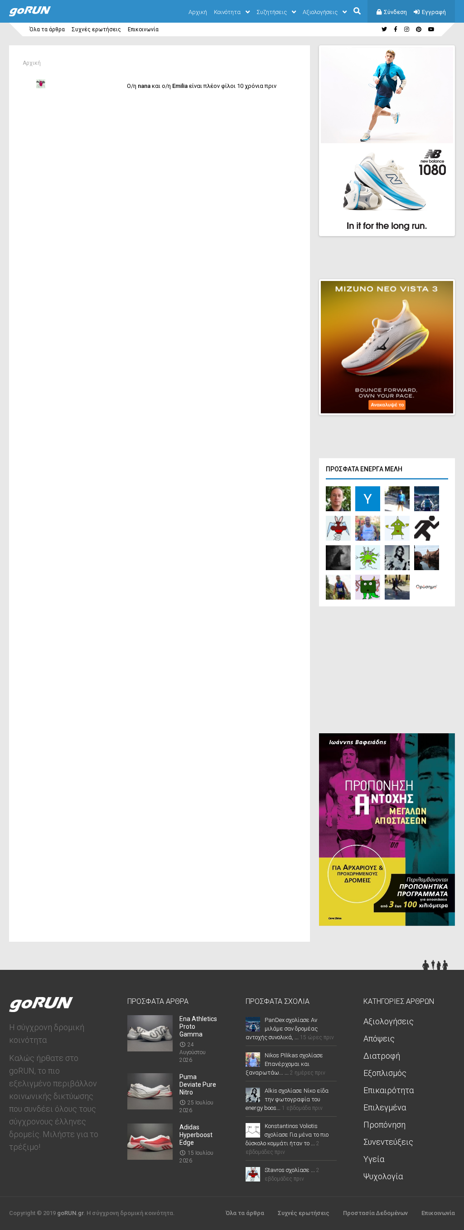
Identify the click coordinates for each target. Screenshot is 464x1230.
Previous (401, 221)
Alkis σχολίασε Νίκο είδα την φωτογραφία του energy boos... (287, 1099)
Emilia (180, 85)
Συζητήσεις (271, 12)
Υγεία (373, 1159)
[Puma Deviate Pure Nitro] (150, 1106)
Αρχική (197, 12)
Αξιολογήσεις (320, 12)
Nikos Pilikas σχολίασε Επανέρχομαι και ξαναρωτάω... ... (284, 1064)
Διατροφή (381, 1056)
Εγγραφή (434, 12)
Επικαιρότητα (388, 1090)
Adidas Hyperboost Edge (196, 1134)
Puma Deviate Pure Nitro (197, 1084)
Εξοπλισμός (384, 1073)
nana (144, 85)
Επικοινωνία (143, 29)
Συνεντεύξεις (388, 1142)
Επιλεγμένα (384, 1107)
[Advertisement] (387, 672)
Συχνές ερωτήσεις (96, 29)
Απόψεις (379, 1038)
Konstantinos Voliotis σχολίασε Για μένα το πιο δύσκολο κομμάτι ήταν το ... (287, 1135)
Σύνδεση (395, 12)
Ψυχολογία (383, 1176)
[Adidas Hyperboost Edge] (150, 1157)
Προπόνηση (384, 1124)
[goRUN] (39, 14)
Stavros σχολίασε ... (290, 1170)
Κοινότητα (227, 12)
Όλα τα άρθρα (47, 29)
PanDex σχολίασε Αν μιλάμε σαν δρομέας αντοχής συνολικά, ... (282, 1029)
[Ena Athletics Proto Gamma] (150, 1048)
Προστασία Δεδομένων (375, 1213)
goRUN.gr (70, 1213)
